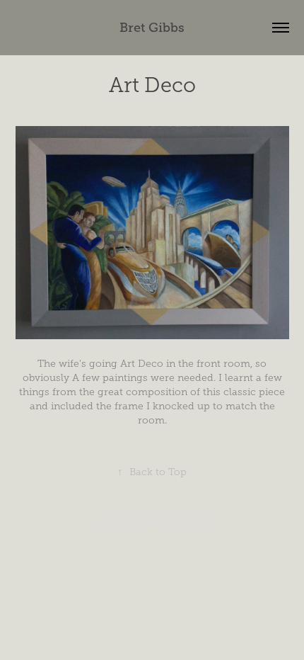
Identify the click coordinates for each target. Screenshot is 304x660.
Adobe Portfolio (177, 521)
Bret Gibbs (152, 28)
